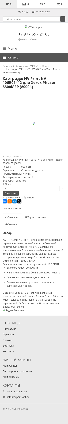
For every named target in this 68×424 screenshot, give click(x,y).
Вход (25, 11)
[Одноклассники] (9, 201)
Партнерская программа (17, 371)
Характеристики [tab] (36, 217)
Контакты (8, 351)
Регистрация (43, 11)
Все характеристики (15, 180)
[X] (19, 201)
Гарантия (8, 334)
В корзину (11, 193)
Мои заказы (10, 365)
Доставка (8, 345)
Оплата (7, 340)
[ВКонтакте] (5, 201)
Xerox (18, 208)
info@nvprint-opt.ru (18, 397)
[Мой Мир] (14, 201)
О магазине (9, 329)
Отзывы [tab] (12, 224)
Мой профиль (11, 376)
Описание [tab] (13, 217)
